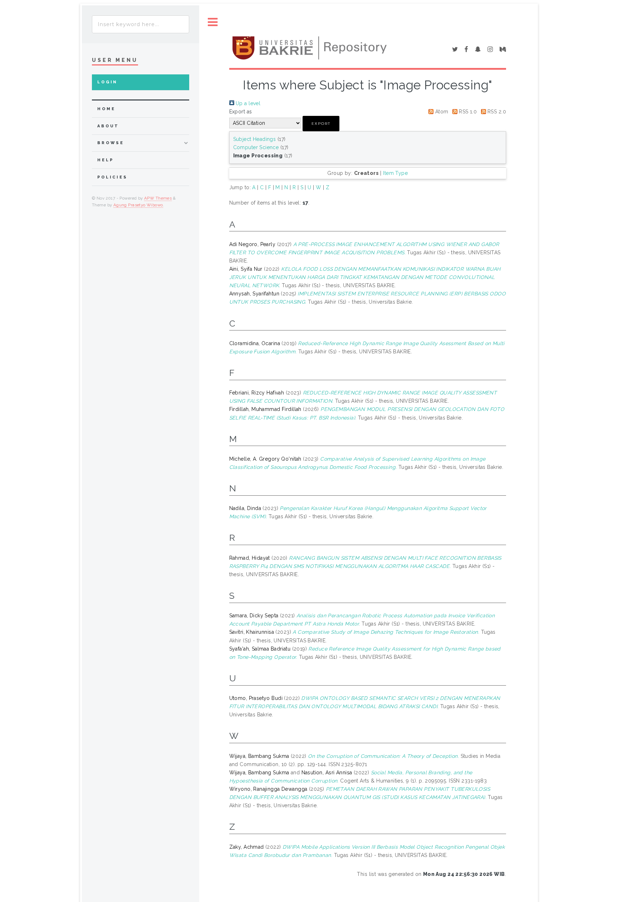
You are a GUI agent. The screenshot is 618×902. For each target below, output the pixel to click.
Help (105, 160)
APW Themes (158, 198)
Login (107, 82)
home (106, 109)
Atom (440, 111)
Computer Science (256, 147)
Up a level (247, 103)
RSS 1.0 (467, 111)
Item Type (395, 173)
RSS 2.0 (496, 111)
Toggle (212, 22)
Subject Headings (254, 139)
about (108, 126)
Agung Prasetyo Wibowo (138, 204)
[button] (321, 123)
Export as (240, 111)
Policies (112, 177)
